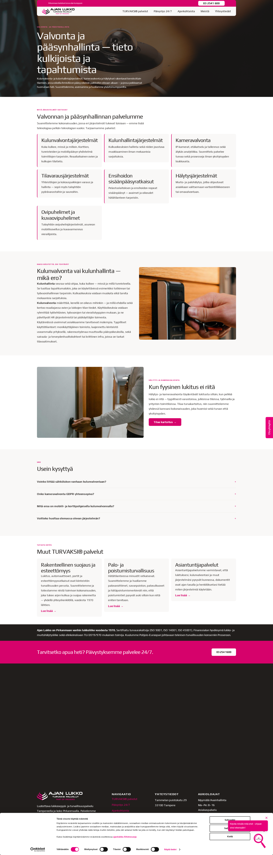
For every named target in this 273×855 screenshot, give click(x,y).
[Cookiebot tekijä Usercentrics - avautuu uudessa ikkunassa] (37, 849)
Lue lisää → (48, 610)
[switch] (104, 849)
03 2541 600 (211, 3)
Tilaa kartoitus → (165, 422)
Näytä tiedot (170, 849)
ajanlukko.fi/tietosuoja (125, 837)
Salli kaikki (230, 820)
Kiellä (230, 836)
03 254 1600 (223, 652)
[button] (269, 427)
